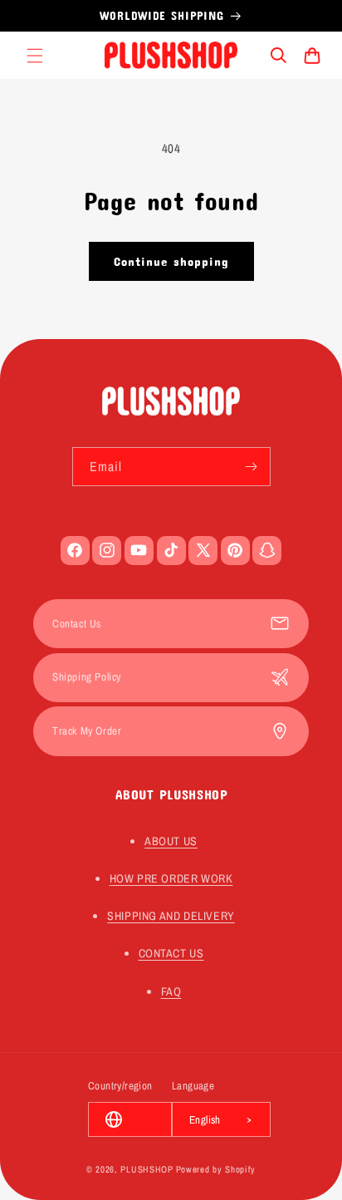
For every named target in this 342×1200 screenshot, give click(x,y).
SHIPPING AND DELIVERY (171, 915)
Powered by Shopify (216, 1169)
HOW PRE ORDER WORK (171, 878)
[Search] (279, 55)
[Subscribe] (251, 466)
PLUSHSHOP (146, 1169)
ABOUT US (171, 841)
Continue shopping (171, 260)
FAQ (171, 991)
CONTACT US (171, 953)
